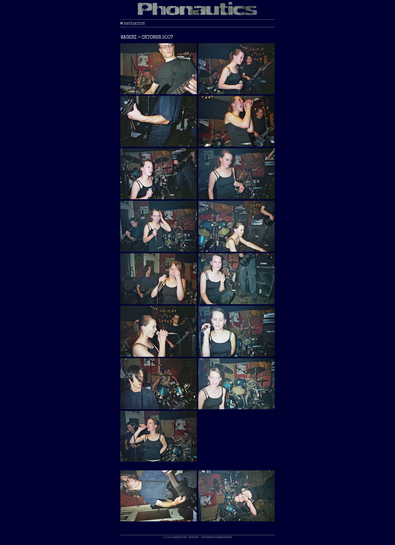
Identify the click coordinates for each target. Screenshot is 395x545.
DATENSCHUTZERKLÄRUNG (217, 537)
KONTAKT (194, 537)
